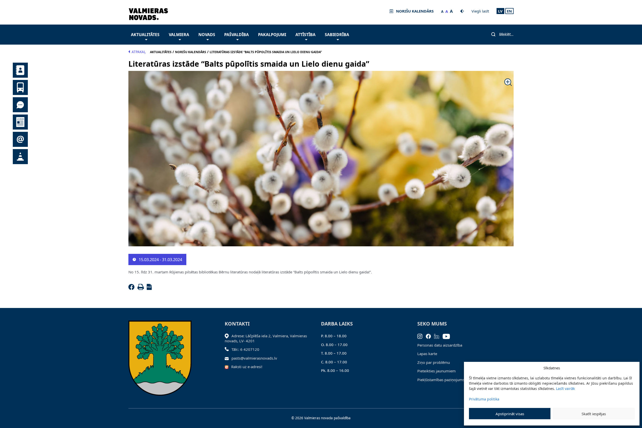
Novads (206, 34)
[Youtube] (448, 335)
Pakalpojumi (272, 34)
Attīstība (305, 34)
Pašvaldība (236, 34)
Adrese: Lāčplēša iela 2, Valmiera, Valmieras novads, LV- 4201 (266, 338)
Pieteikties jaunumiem (436, 370)
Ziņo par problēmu (433, 362)
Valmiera (179, 34)
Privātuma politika (484, 399)
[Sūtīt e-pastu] (228, 358)
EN (509, 11)
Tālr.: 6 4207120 (245, 349)
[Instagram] (421, 335)
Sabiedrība (337, 34)
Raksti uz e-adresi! (246, 366)
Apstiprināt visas (510, 413)
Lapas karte (427, 353)
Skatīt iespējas (594, 413)
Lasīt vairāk (565, 388)
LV (500, 11)
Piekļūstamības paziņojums (440, 379)
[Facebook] (132, 288)
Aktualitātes (145, 34)
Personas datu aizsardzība (439, 345)
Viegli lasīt (480, 11)
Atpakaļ (139, 52)
